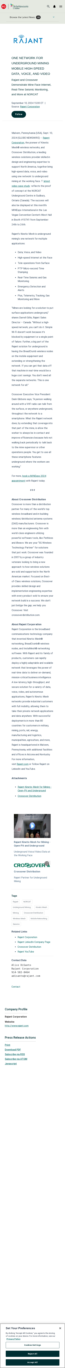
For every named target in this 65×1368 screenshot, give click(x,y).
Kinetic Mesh (41, 907)
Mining (16, 913)
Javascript (11, 1063)
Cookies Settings (32, 1345)
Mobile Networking (39, 918)
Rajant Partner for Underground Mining (30, 879)
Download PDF (13, 1049)
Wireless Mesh (19, 918)
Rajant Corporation (30, 106)
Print (7, 1045)
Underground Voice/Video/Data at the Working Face (32, 853)
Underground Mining (22, 907)
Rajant (15, 902)
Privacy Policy (13, 1339)
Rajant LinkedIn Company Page (34, 942)
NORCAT (27, 902)
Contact (15, 986)
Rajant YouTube (26, 951)
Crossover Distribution (29, 796)
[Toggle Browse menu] (53, 17)
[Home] (14, 6)
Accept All (32, 1362)
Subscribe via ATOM (16, 1059)
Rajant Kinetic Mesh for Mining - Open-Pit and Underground (32, 844)
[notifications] (54, 6)
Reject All (32, 1354)
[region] (32, 1345)
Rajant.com (23, 764)
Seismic (16, 924)
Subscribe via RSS (15, 1054)
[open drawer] (61, 6)
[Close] (60, 1328)
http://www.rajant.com (17, 1025)
